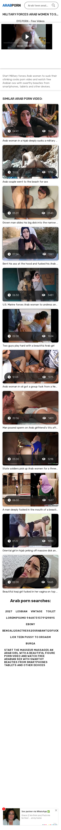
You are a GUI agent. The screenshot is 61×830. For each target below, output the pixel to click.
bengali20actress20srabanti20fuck (30, 630)
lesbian (21, 611)
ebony (30, 624)
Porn (12, 5)
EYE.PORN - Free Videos (30, 21)
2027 (9, 611)
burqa (30, 643)
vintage (37, 611)
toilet (51, 611)
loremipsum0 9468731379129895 (30, 617)
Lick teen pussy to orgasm (30, 637)
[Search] (53, 5)
